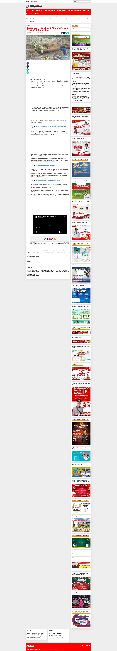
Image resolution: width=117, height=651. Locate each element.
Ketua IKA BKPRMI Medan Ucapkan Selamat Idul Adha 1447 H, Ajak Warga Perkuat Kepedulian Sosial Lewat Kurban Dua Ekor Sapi (33, 256)
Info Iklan (52, 649)
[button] (90, 1)
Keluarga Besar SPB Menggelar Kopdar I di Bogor (60, 243)
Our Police (56, 635)
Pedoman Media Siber (59, 649)
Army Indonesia (51, 637)
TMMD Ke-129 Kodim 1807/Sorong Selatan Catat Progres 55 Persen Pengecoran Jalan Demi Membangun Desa (80, 85)
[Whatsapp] (68, 33)
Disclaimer (46, 649)
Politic (57, 637)
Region (60, 635)
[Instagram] (50, 239)
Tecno (54, 633)
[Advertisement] (49, 70)
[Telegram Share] (66, 33)
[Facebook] (45, 239)
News (27, 33)
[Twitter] (48, 239)
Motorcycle (51, 635)
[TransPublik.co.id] (34, 6)
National (61, 637)
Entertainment (59, 633)
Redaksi (67, 649)
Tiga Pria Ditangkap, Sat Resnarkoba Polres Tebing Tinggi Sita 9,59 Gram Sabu (81, 89)
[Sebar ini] (62, 33)
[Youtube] (52, 239)
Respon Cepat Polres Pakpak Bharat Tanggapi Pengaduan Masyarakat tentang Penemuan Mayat (39, 244)
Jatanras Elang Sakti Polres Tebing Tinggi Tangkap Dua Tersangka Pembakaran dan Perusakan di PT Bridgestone (80, 93)
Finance (50, 633)
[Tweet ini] (64, 33)
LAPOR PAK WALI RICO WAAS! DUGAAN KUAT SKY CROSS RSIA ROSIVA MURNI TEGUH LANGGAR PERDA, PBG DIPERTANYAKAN (62, 251)
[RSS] (55, 239)
